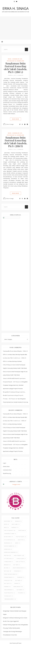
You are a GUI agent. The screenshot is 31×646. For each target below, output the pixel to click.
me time (16, 564)
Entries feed (6, 466)
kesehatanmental (10, 546)
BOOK (6, 524)
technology (8, 596)
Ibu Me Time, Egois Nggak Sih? (11, 621)
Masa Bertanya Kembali (15, 361)
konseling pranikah (11, 552)
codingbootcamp (10, 533)
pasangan (18, 571)
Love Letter (20, 561)
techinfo (21, 592)
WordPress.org (7, 473)
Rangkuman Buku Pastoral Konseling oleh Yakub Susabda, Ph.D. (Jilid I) (15, 142)
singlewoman (9, 589)
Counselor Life (17, 59)
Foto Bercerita (9, 539)
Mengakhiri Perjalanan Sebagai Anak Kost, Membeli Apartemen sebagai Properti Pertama (15, 385)
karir (17, 543)
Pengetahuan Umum (10, 574)
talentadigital (9, 592)
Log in (4, 463)
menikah (7, 564)
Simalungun (18, 586)
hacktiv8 (21, 539)
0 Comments (20, 75)
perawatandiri (9, 577)
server (17, 583)
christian (22, 530)
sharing (7, 586)
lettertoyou (9, 558)
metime (7, 567)
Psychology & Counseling (15, 61)
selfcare (18, 580)
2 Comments (20, 149)
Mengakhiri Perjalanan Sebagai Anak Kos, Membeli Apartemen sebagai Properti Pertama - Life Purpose (14, 395)
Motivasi (7, 571)
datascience (8, 536)
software (20, 589)
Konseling (8, 549)
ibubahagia (8, 543)
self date (8, 583)
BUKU (6, 527)
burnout (15, 527)
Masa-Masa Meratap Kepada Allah (18, 354)
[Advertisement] (15, 28)
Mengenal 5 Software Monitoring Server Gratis (15, 617)
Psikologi (8, 580)
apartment (8, 521)
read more (15, 119)
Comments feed (7, 470)
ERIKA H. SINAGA (16, 8)
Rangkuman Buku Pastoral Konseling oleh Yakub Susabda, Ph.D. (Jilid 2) (15, 68)
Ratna (4, 371)
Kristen (7, 555)
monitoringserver (19, 567)
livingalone (8, 561)
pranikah (20, 577)
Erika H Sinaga (10, 124)
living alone (21, 558)
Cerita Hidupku (9, 530)
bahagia (18, 521)
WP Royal (19, 643)
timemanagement (10, 599)
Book (9, 59)
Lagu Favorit (19, 555)
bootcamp (16, 524)
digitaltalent (21, 536)
